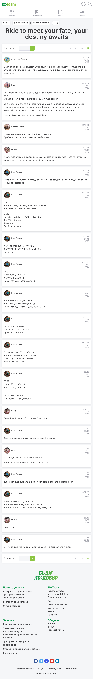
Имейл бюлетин (56, 608)
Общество (54, 620)
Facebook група (56, 630)
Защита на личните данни (49, 669)
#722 (87, 88)
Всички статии (10, 653)
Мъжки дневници (41, 23)
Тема (55, 23)
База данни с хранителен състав (20, 634)
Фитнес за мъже (21, 23)
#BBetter (52, 623)
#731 (87, 348)
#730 (87, 322)
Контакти (52, 615)
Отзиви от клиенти (57, 597)
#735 (87, 453)
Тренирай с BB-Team (13, 594)
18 (82, 48)
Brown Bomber (17, 127)
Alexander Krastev (19, 59)
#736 (87, 477)
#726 (87, 198)
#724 (87, 152)
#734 (87, 433)
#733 (87, 414)
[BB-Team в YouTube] (52, 661)
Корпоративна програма (15, 602)
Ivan (13, 85)
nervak (14, 149)
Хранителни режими (13, 628)
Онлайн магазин (11, 606)
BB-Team (53, 587)
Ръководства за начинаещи (17, 624)
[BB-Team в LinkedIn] (57, 661)
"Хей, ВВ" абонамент (13, 598)
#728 (87, 267)
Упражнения (9, 645)
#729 (87, 296)
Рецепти (7, 637)
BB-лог (51, 611)
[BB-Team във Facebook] (36, 661)
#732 (87, 376)
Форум (6, 23)
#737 (87, 497)
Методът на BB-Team (58, 594)
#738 (87, 522)
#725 (87, 175)
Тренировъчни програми (16, 642)
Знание (8, 620)
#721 (87, 62)
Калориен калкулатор (14, 631)
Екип (50, 601)
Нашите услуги (13, 587)
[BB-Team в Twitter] (41, 661)
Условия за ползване (25, 669)
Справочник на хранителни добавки (21, 649)
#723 (87, 129)
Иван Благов (16, 172)
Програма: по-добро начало (17, 591)
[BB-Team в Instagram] (46, 661)
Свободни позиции (57, 604)
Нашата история (56, 591)
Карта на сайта (71, 669)
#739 (87, 542)
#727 (87, 241)
